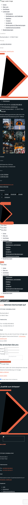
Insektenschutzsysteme (13, 27)
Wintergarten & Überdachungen (15, 25)
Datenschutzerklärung (9, 491)
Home (4, 5)
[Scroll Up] (0, 383)
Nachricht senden (5, 361)
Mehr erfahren (4, 372)
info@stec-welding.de (7, 51)
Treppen (8, 21)
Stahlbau (8, 18)
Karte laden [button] (3, 376)
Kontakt (2, 262)
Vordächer (9, 23)
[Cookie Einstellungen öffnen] (11, 504)
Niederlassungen (8, 30)
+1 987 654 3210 (4, 176)
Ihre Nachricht (4, 359)
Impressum (6, 101)
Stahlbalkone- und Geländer (14, 16)
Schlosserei (9, 14)
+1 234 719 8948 (4, 174)
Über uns (5, 7)
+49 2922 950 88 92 (5, 44)
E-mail (2, 351)
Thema (2, 354)
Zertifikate (6, 9)
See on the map (4, 186)
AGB (4, 487)
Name (2, 349)
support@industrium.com (6, 184)
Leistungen (6, 11)
